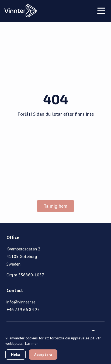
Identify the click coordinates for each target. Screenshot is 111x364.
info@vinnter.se (21, 302)
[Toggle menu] (101, 10)
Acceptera (43, 354)
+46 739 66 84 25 (23, 309)
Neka (15, 354)
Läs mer (31, 343)
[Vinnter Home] (20, 10)
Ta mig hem (55, 206)
